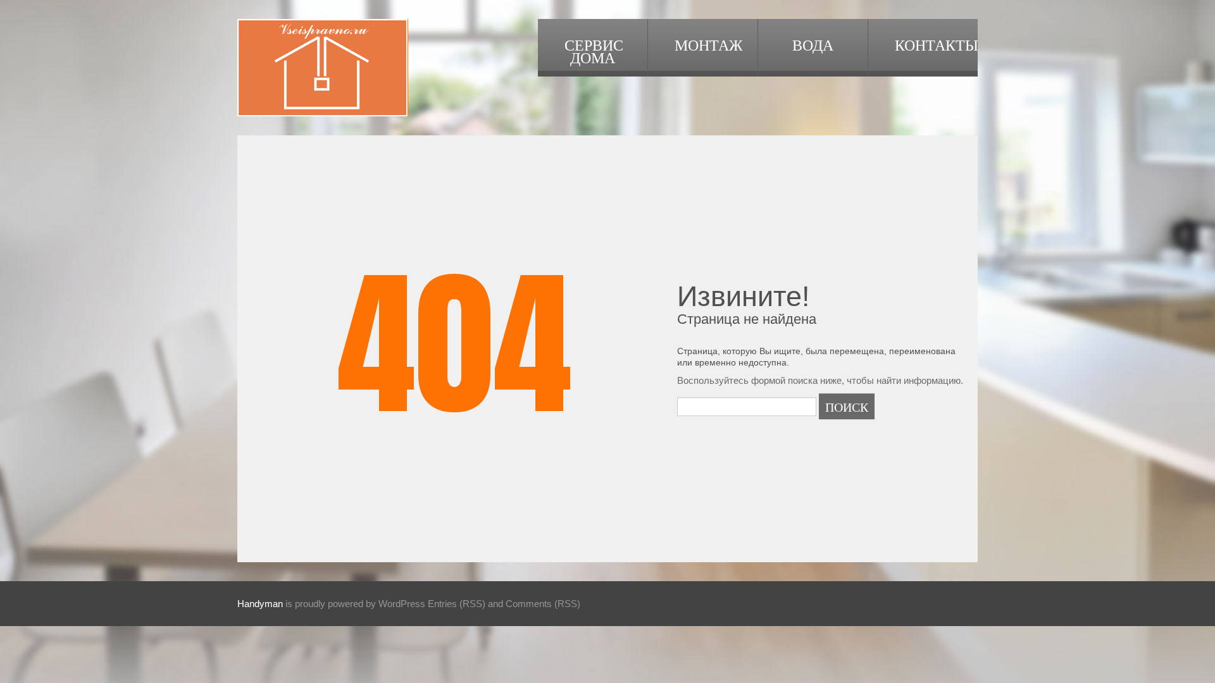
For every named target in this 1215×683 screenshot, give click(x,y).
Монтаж (709, 44)
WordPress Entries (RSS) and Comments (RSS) (479, 603)
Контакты (936, 44)
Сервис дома (593, 50)
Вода (812, 44)
